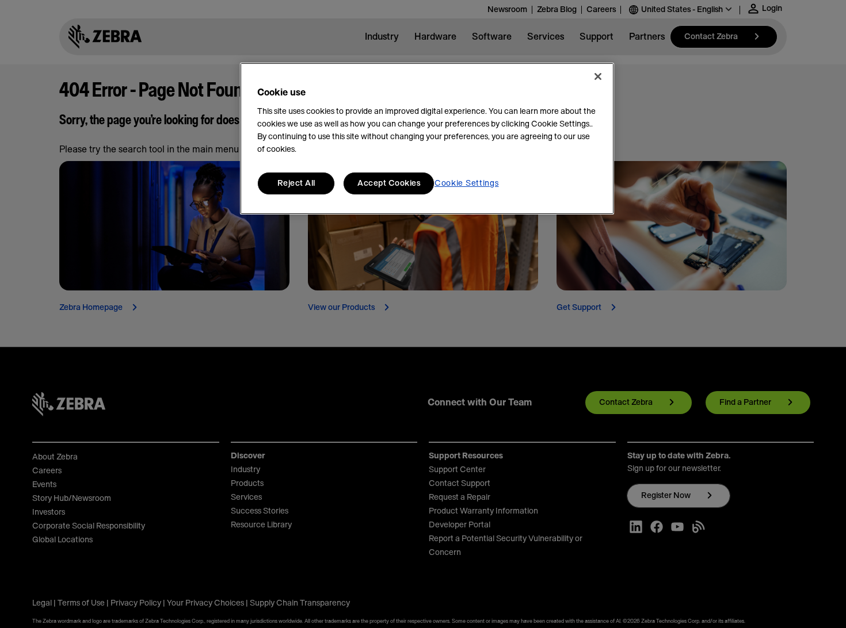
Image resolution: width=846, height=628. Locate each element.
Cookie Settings (467, 183)
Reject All (296, 183)
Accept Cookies (388, 183)
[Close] (598, 76)
